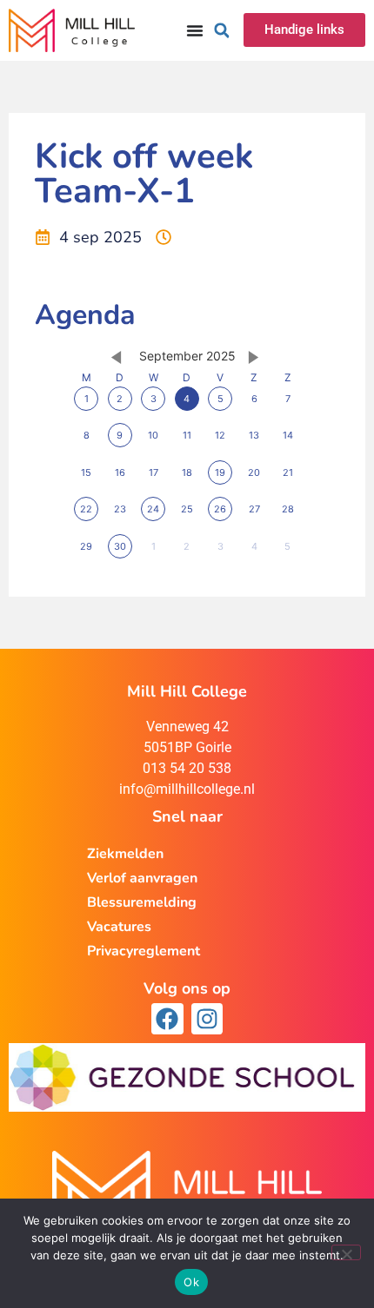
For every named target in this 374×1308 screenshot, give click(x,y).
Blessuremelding (142, 902)
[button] (221, 30)
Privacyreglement (143, 951)
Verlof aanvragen (142, 878)
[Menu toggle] (195, 30)
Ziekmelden (125, 853)
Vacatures (119, 926)
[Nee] (346, 1252)
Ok (191, 1282)
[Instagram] (207, 1018)
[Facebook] (167, 1018)
